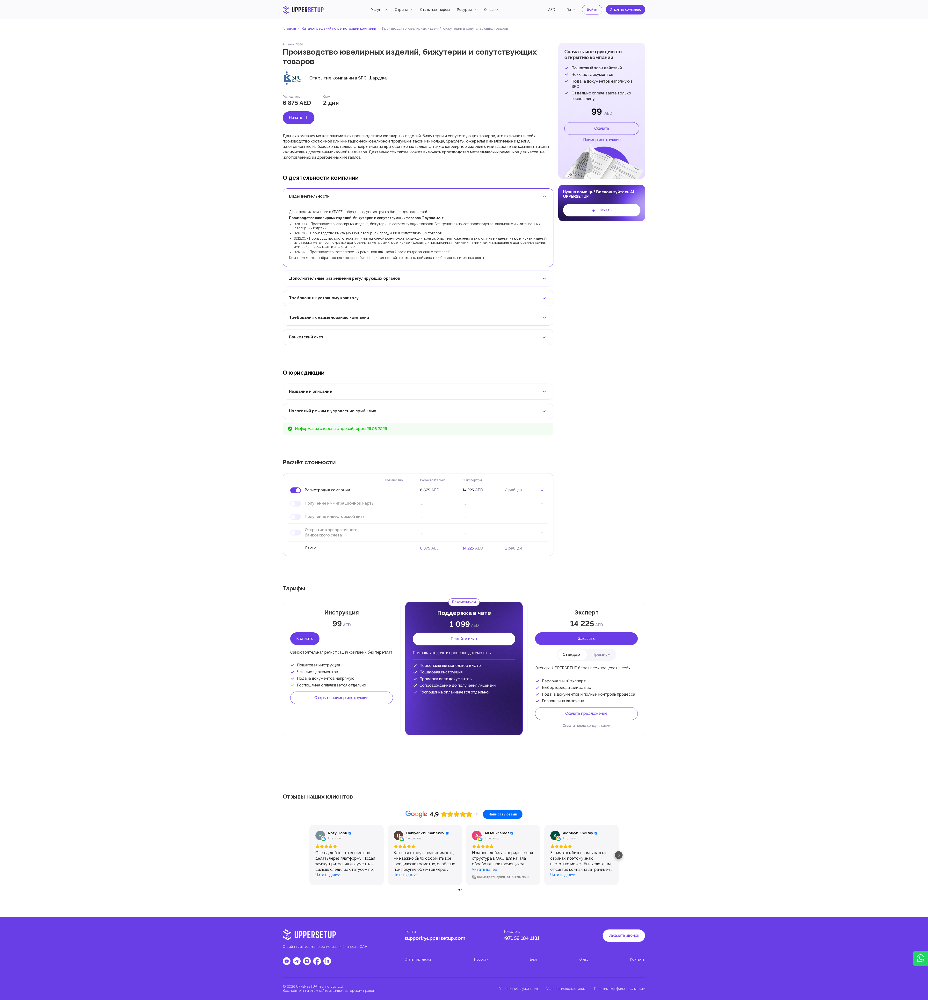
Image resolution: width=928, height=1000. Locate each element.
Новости (481, 959)
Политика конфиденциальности (619, 989)
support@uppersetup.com (435, 938)
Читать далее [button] (327, 875)
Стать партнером (435, 10)
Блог (533, 959)
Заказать (586, 638)
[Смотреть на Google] (320, 835)
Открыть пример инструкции (341, 697)
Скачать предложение (586, 713)
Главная (289, 28)
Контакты (637, 959)
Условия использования (566, 989)
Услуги (377, 10)
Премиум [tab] (601, 654)
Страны (401, 10)
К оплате (304, 638)
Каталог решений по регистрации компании (339, 28)
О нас (488, 10)
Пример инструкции (602, 139)
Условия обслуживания (518, 989)
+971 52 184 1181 (521, 938)
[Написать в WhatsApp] (920, 958)
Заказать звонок (624, 935)
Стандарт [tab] (572, 654)
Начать (295, 117)
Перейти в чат (464, 638)
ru (569, 10)
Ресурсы (464, 10)
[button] (309, 855)
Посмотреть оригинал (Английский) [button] (503, 877)
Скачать (601, 128)
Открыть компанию (625, 9)
